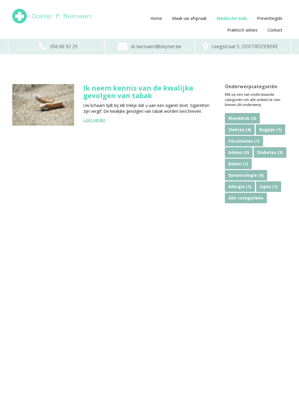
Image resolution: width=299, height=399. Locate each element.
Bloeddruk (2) (242, 118)
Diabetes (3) (270, 152)
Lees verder (94, 120)
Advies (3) (238, 152)
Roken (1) (238, 163)
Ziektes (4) (239, 129)
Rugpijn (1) (270, 129)
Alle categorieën (245, 198)
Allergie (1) (239, 186)
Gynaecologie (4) (246, 175)
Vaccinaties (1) (244, 141)
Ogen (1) (269, 186)
